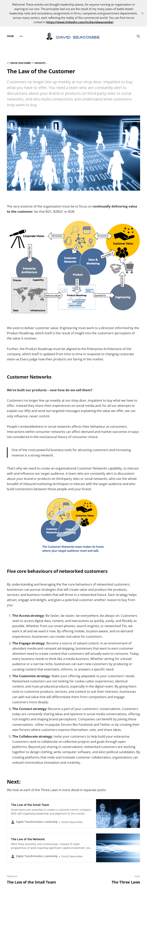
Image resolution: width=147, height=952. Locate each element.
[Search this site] (138, 36)
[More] (21, 36)
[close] (142, 13)
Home (10, 36)
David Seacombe (20, 63)
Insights (40, 63)
